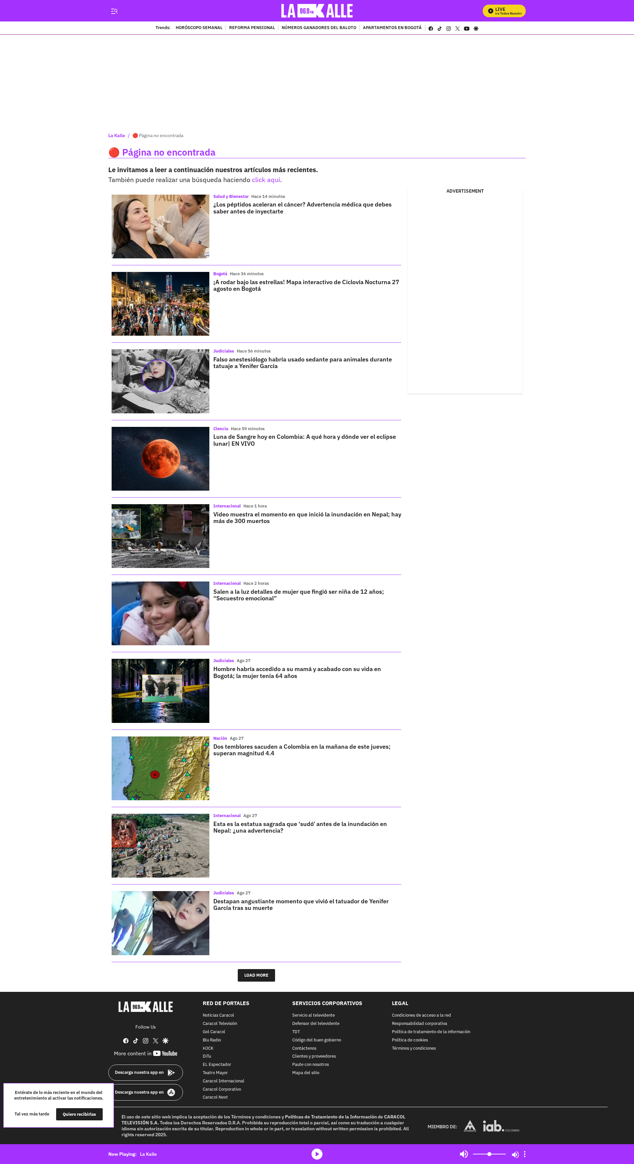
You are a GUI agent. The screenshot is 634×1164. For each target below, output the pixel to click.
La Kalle (116, 135)
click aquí (266, 179)
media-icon (317, 1154)
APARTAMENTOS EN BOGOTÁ (392, 28)
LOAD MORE (256, 975)
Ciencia (220, 429)
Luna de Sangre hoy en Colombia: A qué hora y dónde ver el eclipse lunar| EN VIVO (304, 440)
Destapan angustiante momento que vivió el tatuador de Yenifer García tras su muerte (301, 904)
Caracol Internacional (223, 1081)
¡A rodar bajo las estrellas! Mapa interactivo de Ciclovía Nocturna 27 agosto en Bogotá (306, 285)
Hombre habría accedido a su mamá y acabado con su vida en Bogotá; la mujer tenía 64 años (297, 672)
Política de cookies (410, 1040)
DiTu (207, 1056)
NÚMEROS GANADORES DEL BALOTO (319, 28)
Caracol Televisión (220, 1024)
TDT (296, 1032)
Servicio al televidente (313, 1015)
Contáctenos (304, 1048)
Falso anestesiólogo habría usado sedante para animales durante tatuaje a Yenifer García (302, 363)
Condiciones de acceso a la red (421, 1015)
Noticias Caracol (218, 1015)
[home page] (317, 11)
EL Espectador (217, 1065)
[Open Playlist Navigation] (525, 1154)
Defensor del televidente (315, 1024)
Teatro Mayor (215, 1073)
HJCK (208, 1048)
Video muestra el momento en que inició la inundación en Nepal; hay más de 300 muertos (307, 517)
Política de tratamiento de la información (431, 1032)
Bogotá (220, 274)
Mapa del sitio (305, 1073)
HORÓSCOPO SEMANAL (199, 28)
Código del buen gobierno (316, 1040)
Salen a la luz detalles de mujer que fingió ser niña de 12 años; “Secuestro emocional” (298, 595)
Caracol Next (215, 1097)
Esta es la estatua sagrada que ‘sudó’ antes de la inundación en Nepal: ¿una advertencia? (300, 827)
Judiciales (223, 351)
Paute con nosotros (310, 1065)
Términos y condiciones (414, 1048)
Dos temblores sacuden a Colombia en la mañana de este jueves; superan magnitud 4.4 (302, 750)
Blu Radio (212, 1040)
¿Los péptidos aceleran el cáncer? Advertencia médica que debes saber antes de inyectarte (302, 208)
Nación (220, 738)
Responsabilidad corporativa (419, 1024)
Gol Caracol (214, 1032)
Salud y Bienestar (231, 196)
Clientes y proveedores (314, 1056)
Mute (464, 1154)
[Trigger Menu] (114, 11)
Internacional (227, 506)
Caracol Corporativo (222, 1089)
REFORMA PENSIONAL (252, 28)
